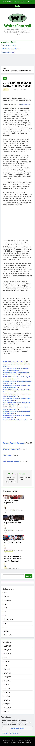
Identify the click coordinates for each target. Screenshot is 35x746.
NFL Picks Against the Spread (10, 49)
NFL (5, 78)
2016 (5, 684)
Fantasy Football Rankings (13, 443)
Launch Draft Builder (17, 728)
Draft (5, 592)
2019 (5, 673)
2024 (5, 654)
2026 (5, 646)
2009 (5, 712)
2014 (5, 692)
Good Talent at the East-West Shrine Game (15, 420)
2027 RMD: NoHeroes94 (10, 733)
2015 (5, 688)
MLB (5, 608)
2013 (5, 696)
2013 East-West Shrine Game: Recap (14, 362)
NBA (5, 612)
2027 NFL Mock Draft (8, 45)
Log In (17, 6)
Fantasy (6, 596)
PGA (5, 623)
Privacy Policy (26, 742)
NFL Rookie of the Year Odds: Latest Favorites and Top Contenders (12, 559)
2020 (5, 669)
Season (6, 631)
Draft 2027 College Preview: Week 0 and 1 (15, 2)
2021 (5, 665)
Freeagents (7, 600)
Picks (5, 627)
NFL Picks (7, 455)
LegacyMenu (5, 42)
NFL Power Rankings (11, 461)
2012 (5, 700)
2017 (5, 681)
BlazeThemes (17, 742)
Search (28, 576)
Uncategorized (8, 635)
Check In (13, 42)
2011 (5, 704)
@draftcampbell (24, 104)
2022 (5, 661)
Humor (6, 604)
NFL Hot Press (8, 619)
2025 (5, 650)
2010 (5, 708)
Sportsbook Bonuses (8, 52)
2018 (5, 677)
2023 (5, 657)
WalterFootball (17, 25)
